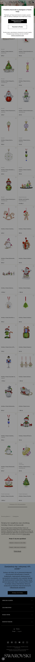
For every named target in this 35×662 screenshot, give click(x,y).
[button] (31, 7)
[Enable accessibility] (3, 658)
